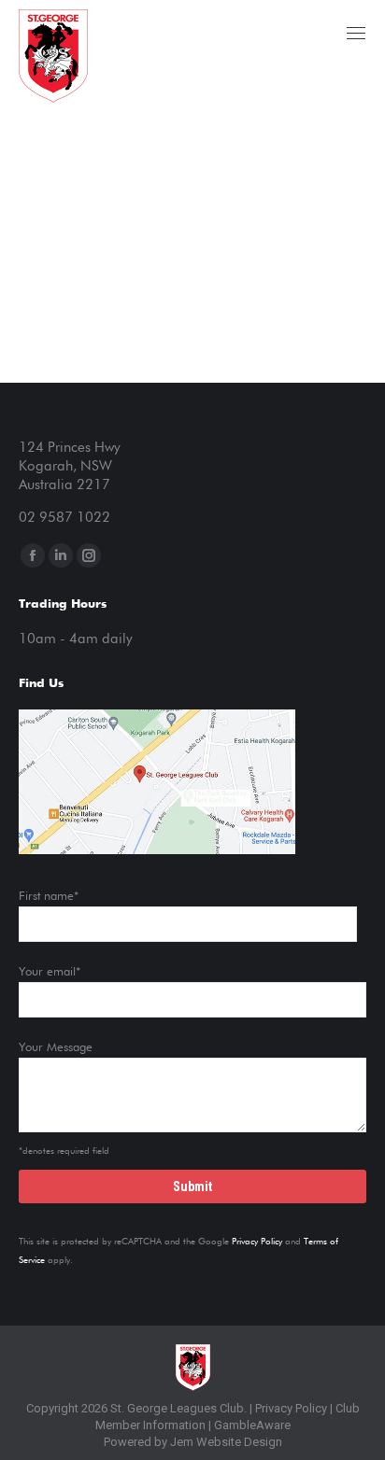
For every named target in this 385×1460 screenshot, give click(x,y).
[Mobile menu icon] (356, 33)
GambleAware (252, 1425)
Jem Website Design (226, 1442)
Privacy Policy (257, 1241)
